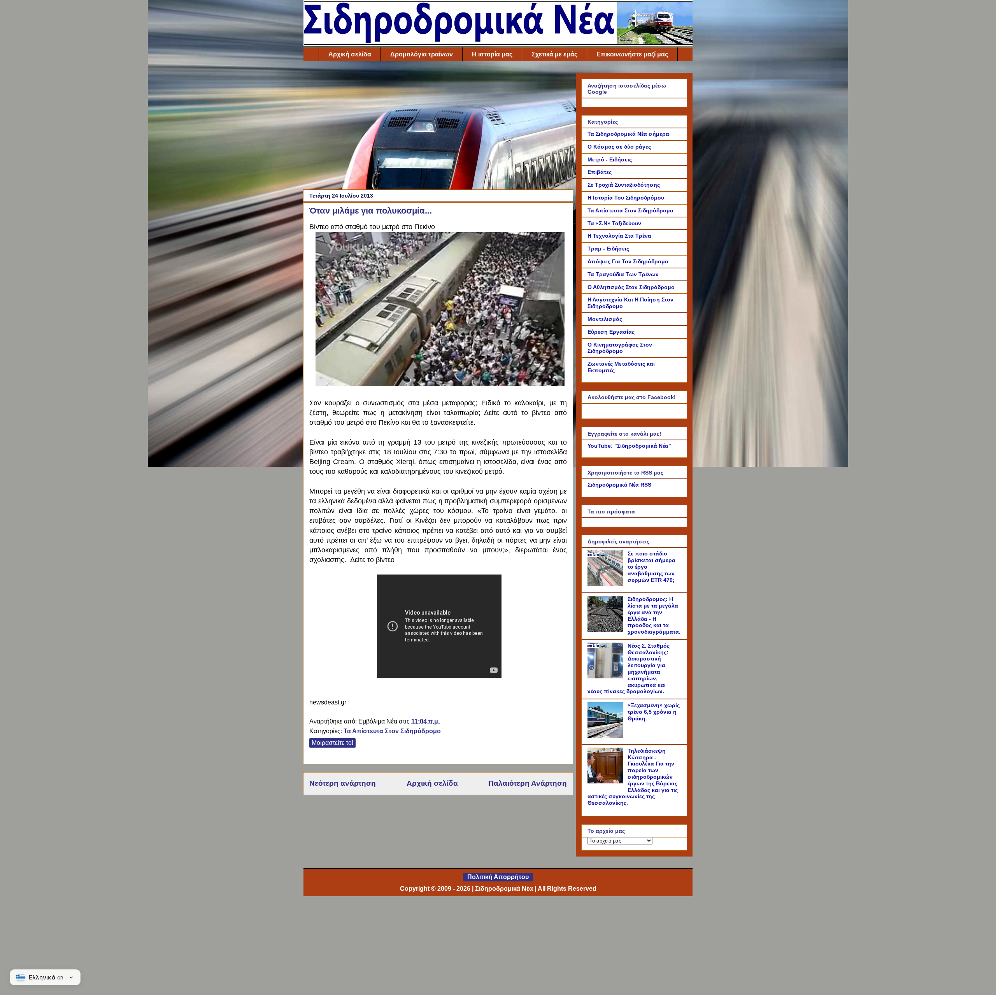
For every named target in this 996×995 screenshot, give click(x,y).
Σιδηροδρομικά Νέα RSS (619, 485)
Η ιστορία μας (492, 54)
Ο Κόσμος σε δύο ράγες (619, 147)
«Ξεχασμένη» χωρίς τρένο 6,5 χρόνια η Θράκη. (654, 712)
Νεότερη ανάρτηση (342, 783)
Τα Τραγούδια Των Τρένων (623, 274)
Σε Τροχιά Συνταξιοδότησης (623, 185)
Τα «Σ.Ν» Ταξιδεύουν (614, 223)
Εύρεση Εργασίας (611, 332)
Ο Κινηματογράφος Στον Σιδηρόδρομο (619, 348)
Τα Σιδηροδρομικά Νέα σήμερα (628, 134)
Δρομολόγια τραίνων (421, 54)
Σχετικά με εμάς (554, 54)
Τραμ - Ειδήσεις (608, 248)
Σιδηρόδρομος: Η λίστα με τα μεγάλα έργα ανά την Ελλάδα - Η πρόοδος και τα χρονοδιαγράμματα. (654, 615)
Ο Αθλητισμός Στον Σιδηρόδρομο (631, 287)
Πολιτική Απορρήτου (498, 877)
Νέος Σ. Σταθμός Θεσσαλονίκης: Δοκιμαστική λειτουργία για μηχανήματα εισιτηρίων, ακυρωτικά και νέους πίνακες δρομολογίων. (628, 669)
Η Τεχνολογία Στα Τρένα (619, 236)
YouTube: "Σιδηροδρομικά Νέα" (629, 446)
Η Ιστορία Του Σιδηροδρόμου (625, 197)
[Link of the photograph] (440, 384)
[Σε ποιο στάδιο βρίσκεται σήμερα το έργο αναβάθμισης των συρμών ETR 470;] (606, 584)
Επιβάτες (599, 172)
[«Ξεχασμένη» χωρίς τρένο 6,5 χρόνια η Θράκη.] (606, 736)
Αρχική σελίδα (349, 54)
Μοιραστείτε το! (332, 742)
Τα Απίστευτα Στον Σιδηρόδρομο (392, 731)
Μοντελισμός (604, 319)
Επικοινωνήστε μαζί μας (632, 54)
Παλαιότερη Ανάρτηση (527, 783)
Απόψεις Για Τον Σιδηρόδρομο (627, 261)
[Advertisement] (438, 127)
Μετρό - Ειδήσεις (609, 159)
